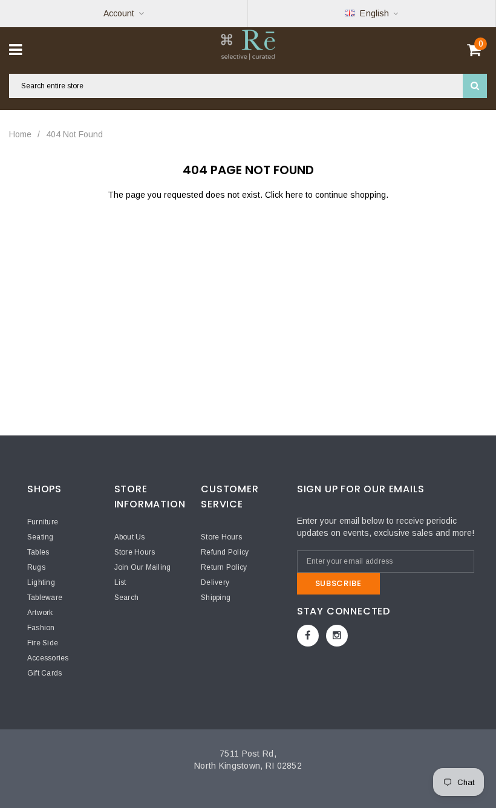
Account (118, 13)
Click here (285, 195)
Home (20, 134)
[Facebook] (308, 636)
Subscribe (338, 583)
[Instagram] (337, 636)
